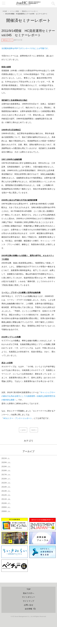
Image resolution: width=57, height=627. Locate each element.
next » (33, 430)
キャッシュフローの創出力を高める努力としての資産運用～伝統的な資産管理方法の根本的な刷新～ (28, 396)
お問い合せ (28, 605)
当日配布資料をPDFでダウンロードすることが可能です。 (25, 48)
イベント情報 (14, 11)
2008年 (5, 511)
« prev (23, 430)
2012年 (5, 495)
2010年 (5, 503)
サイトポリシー (28, 597)
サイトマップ (28, 601)
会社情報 (28, 609)
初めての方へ (28, 593)
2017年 (5, 475)
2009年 (5, 507)
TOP (28, 589)
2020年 (5, 462)
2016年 (5, 479)
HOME (5, 11)
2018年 (5, 471)
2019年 (5, 467)
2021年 (5, 458)
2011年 (5, 499)
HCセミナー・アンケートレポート (17, 418)
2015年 (5, 483)
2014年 (5, 487)
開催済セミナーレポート (30, 11)
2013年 (5, 491)
